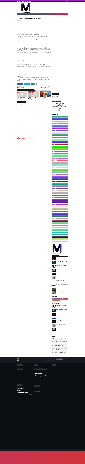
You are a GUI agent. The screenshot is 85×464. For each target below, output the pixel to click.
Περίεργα (54, 165)
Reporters (61, 352)
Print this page (18, 390)
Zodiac (54, 241)
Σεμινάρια (54, 172)
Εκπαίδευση (55, 135)
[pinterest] (67, 1)
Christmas (55, 181)
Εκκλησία (22, 16)
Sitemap (30, 1)
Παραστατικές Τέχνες (56, 160)
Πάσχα (53, 345)
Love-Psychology (56, 213)
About (64, 450)
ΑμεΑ (54, 116)
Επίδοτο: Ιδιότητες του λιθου (60, 280)
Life (53, 211)
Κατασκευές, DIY (45, 376)
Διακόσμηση (55, 128)
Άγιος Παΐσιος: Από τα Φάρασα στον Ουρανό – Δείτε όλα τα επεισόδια (61, 288)
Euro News (55, 190)
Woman (54, 239)
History (54, 202)
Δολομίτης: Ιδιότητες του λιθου (60, 269)
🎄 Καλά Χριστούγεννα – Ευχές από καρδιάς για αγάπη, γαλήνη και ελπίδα (61, 292)
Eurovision (53, 349)
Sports (54, 225)
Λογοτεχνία (55, 146)
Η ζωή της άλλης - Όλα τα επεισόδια (61, 265)
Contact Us (67, 450)
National (54, 218)
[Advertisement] (34, 131)
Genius (54, 197)
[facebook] (66, 1)
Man (53, 352)
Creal (59, 348)
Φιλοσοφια (54, 174)
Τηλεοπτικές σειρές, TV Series (29, 394)
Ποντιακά (63, 345)
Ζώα (53, 137)
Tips (53, 232)
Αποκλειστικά (56, 338)
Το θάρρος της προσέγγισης (21, 97)
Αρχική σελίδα (18, 16)
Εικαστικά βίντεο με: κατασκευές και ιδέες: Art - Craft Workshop (25, 138)
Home (17, 1)
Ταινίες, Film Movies (19, 394)
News (54, 220)
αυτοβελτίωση (55, 123)
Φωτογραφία (55, 176)
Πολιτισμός (55, 167)
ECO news (54, 188)
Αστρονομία (55, 121)
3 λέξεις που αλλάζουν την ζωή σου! (61, 320)
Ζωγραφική (63, 341)
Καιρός (66, 341)
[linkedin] (62, 359)
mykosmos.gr (60, 110)
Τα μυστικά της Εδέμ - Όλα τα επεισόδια (61, 261)
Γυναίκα (44, 393)
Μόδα (54, 151)
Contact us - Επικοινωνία (25, 1)
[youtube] (56, 300)
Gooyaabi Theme (30, 450)
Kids (53, 209)
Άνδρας (35, 393)
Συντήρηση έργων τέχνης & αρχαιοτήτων (37, 376)
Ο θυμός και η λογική (43, 97)
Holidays (54, 204)
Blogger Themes (22, 450)
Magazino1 (18, 20)
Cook (54, 183)
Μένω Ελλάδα (61, 342)
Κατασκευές (55, 144)
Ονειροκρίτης (55, 158)
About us (20, 1)
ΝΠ (53, 153)
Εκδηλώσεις (55, 130)
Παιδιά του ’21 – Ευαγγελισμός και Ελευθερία (33, 98)
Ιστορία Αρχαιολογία (45, 375)
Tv (53, 234)
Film (53, 195)
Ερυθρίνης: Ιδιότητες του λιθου (60, 276)
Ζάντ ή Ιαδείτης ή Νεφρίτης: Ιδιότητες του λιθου (62, 285)
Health (62, 349)
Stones (54, 227)
